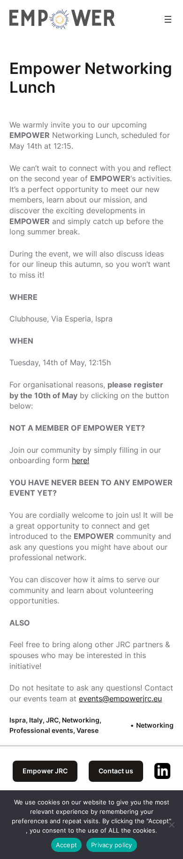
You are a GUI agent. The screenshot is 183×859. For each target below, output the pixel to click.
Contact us (116, 771)
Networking (80, 720)
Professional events (41, 730)
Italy (36, 720)
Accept (66, 845)
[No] (171, 824)
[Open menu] (168, 19)
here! (80, 460)
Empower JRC (45, 771)
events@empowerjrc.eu (120, 698)
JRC (52, 720)
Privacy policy (111, 845)
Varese (87, 730)
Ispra (17, 720)
